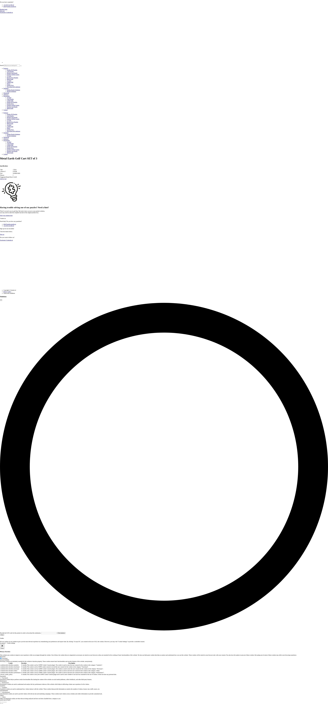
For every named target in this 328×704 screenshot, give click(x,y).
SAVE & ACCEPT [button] (5, 700)
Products (5, 68)
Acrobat (9, 80)
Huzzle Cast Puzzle (12, 73)
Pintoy (8, 84)
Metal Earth (10, 79)
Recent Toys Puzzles (12, 77)
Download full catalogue (13, 87)
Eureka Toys (10, 85)
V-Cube (9, 76)
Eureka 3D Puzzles (12, 70)
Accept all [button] (2, 643)
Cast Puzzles (10, 71)
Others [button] (2, 695)
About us (5, 94)
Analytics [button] (2, 686)
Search (2, 65)
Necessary (5, 658)
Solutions (5, 88)
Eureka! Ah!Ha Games (13, 74)
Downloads (6, 96)
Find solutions (61, 633)
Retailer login (3, 9)
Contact (5, 110)
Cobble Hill (10, 82)
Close (2, 634)
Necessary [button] (3, 656)
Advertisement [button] (4, 690)
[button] (3, 179)
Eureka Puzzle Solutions (13, 90)
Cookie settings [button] (11, 643)
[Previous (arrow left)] (0, 703)
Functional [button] (3, 676)
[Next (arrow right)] (2, 703)
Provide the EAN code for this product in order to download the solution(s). (20, 633)
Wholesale (6, 93)
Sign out (2, 11)
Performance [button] (3, 681)
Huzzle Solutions (11, 91)
